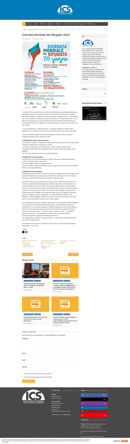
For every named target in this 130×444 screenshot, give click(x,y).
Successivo (72, 254)
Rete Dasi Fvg (91, 24)
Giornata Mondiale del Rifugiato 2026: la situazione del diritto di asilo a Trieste (34, 285)
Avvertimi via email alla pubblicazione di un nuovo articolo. (38, 377)
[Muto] (102, 118)
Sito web (24, 367)
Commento (25, 338)
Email (24, 360)
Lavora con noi (67, 24)
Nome (24, 353)
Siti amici (75, 24)
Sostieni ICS (50, 24)
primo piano (37, 280)
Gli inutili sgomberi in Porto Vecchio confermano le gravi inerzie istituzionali (35, 319)
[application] (94, 113)
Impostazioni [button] (116, 441)
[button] (94, 113)
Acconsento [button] (124, 441)
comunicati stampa (38, 38)
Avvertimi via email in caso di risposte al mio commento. (38, 373)
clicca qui (101, 436)
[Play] (84, 118)
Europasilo (82, 24)
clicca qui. (98, 427)
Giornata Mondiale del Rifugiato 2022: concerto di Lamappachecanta (29, 242)
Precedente (28, 254)
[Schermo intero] (104, 118)
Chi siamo (29, 24)
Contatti (42, 24)
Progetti (58, 24)
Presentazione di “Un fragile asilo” (67, 240)
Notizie (35, 24)
